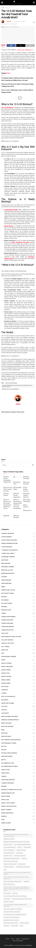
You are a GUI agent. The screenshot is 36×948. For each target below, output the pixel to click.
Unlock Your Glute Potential (11, 917)
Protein (3, 749)
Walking (3, 786)
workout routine (24, 923)
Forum (12, 938)
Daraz (3, 586)
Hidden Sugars (5, 683)
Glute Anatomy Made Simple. (12, 858)
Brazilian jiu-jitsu (7, 570)
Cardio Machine (6, 580)
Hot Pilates (4, 686)
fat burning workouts (9, 847)
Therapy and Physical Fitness (12, 911)
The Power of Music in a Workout (13, 909)
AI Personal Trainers (8, 556)
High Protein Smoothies (22, 866)
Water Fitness (5, 796)
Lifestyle (4, 709)
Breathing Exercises (7, 573)
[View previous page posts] (16, 98)
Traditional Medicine (8, 779)
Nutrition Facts (6, 736)
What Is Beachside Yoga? (11, 923)
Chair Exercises (6, 583)
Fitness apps (27, 847)
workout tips (14, 925)
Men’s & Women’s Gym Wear (9, 716)
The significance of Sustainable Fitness (15, 914)
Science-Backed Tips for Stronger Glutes (15, 896)
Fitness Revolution (7, 630)
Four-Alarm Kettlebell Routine (11, 636)
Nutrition (4, 733)
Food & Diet (4, 633)
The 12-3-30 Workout (7, 107)
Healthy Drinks (6, 669)
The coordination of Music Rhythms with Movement (15, 905)
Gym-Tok (24, 858)
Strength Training (8, 901)
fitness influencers (7, 626)
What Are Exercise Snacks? (11, 920)
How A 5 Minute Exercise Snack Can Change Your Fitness (17, 873)
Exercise (4, 596)
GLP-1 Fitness (5, 646)
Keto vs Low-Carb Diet (8, 696)
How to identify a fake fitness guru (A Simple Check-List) (16, 877)
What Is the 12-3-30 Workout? (10, 389)
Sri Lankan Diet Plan (7, 763)
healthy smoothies (9, 866)
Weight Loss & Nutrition (8, 806)
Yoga (2, 819)
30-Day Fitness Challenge (9, 540)
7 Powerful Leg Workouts (9, 550)
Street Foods (5, 769)
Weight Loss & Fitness (8, 803)
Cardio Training (8, 844)
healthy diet (22, 864)
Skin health (7, 898)
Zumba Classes (6, 823)
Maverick (29, 945)
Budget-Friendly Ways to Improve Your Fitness (16, 841)
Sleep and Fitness (6, 756)
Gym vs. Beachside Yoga (10, 861)
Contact (18, 938)
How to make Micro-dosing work (12, 881)
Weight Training (6, 809)
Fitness (7, 7)
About (7, 938)
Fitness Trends (8, 855)
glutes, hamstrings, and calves (20, 242)
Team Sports (5, 773)
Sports (3, 759)
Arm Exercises (5, 563)
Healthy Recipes (6, 676)
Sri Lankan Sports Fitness (9, 766)
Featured (4, 606)
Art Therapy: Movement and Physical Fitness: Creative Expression (16, 835)
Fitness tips (19, 852)
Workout (4, 816)
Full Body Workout (7, 640)
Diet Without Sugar (7, 593)
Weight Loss (5, 799)
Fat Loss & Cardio (6, 603)
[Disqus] (18, 436)
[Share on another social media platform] (30, 45)
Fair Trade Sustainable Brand (22, 844)
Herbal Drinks (5, 680)
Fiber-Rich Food (6, 610)
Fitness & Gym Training (8, 616)
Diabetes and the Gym (8, 590)
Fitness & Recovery (7, 620)
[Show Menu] (2, 2)
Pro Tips (3, 746)
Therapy (3, 776)
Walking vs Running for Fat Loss (11, 789)
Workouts (6, 925)
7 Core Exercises (6, 546)
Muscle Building (6, 723)
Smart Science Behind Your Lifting (21, 898)
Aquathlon (4, 560)
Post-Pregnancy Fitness (8, 743)
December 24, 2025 (19, 21)
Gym (2, 653)
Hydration (4, 689)
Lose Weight (5, 713)
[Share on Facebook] (11, 45)
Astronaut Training (7, 566)
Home (2, 7)
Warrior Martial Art (8, 793)
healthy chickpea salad (10, 864)
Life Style (4, 706)
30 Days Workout (6, 536)
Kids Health (4, 699)
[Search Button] (34, 2)
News (3, 729)
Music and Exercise (7, 726)
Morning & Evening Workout (10, 719)
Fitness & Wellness (7, 623)
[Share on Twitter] (20, 45)
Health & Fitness (6, 663)
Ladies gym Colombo (7, 703)
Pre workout (7, 893)
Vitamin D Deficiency (7, 783)
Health (3, 659)
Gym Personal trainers (8, 656)
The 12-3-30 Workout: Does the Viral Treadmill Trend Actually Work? (17, 386)
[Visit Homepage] (18, 2)
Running (15, 893)
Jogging (3, 693)
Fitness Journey (21, 850)
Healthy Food (5, 673)
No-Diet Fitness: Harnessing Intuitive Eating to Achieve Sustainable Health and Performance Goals (16, 889)
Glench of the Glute (7, 643)
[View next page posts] (19, 98)
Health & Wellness (7, 666)
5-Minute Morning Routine (9, 543)
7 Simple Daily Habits (7, 553)
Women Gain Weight (7, 813)
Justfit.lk (10, 945)
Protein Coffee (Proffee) (9, 753)
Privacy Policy (25, 938)
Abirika (9, 21)
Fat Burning (5, 600)
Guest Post (4, 650)
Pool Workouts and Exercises (10, 739)
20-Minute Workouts (7, 533)
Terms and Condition (18, 940)
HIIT (5, 869)
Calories (4, 576)
